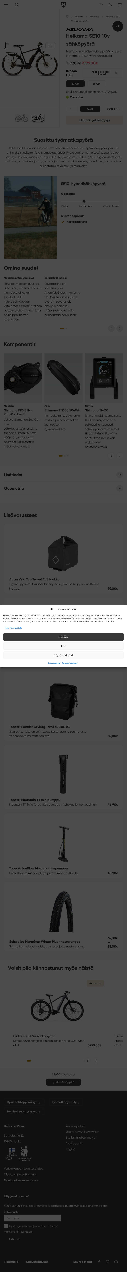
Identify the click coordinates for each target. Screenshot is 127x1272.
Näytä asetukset (63, 655)
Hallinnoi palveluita (13, 628)
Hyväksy (63, 636)
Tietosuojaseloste (70, 663)
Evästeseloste (54, 663)
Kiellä (64, 646)
